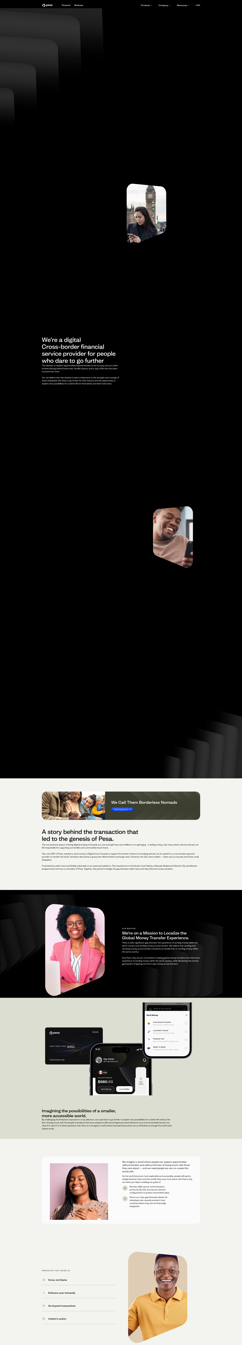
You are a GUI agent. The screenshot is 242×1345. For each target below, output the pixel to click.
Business (78, 5)
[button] (146, 5)
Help (198, 5)
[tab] (78, 1277)
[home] (48, 5)
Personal (66, 5)
